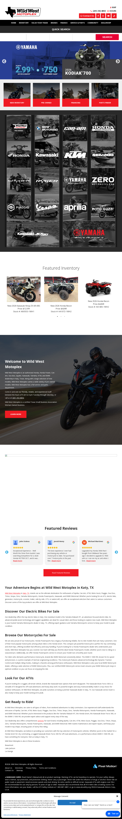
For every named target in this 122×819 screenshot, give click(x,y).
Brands (54, 23)
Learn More (15, 417)
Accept (73, 802)
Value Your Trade (39, 23)
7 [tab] (71, 79)
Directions (19, 770)
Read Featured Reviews (61, 575)
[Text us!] (113, 814)
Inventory (24, 23)
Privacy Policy (31, 770)
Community (93, 23)
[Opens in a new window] (98, 15)
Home (13, 23)
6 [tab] (68, 79)
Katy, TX (26, 596)
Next (117, 62)
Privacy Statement (25, 815)
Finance (64, 23)
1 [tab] (50, 79)
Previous (9, 64)
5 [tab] (64, 79)
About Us (8, 770)
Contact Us (9, 773)
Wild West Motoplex (12, 596)
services (41, 723)
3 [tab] (57, 79)
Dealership (106, 23)
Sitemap (19, 773)
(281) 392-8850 (18, 400)
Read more (22, 563)
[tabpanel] (61, 61)
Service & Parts (77, 23)
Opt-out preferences (11, 815)
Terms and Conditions (47, 770)
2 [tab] (53, 79)
